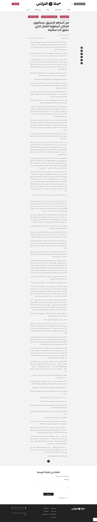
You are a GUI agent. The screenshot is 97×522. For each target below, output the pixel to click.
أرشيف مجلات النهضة (79, 4)
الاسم (68, 481)
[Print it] (81, 63)
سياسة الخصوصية (61, 498)
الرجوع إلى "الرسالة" (33, 17)
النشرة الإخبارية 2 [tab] (58, 476)
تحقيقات (68, 9)
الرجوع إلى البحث (64, 17)
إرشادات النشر (53, 511)
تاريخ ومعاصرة (38, 9)
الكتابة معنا (15, 4)
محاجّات (47, 9)
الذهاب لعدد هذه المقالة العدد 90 (49, 17)
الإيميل (68, 487)
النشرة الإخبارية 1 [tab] (65, 476)
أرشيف (67, 20)
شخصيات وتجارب (58, 9)
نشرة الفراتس (46, 511)
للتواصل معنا (53, 517)
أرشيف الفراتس (45, 508)
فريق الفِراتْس (53, 508)
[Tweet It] (81, 54)
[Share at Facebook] (81, 48)
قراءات (28, 9)
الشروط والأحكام (53, 514)
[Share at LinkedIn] (81, 51)
